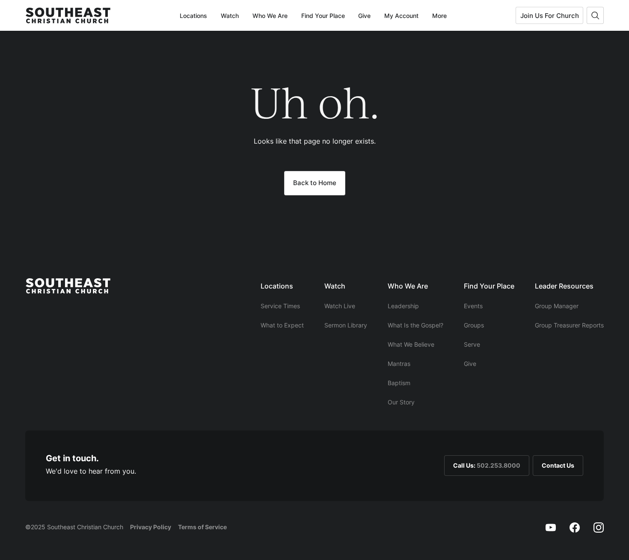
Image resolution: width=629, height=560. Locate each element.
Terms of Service (202, 527)
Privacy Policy (150, 527)
